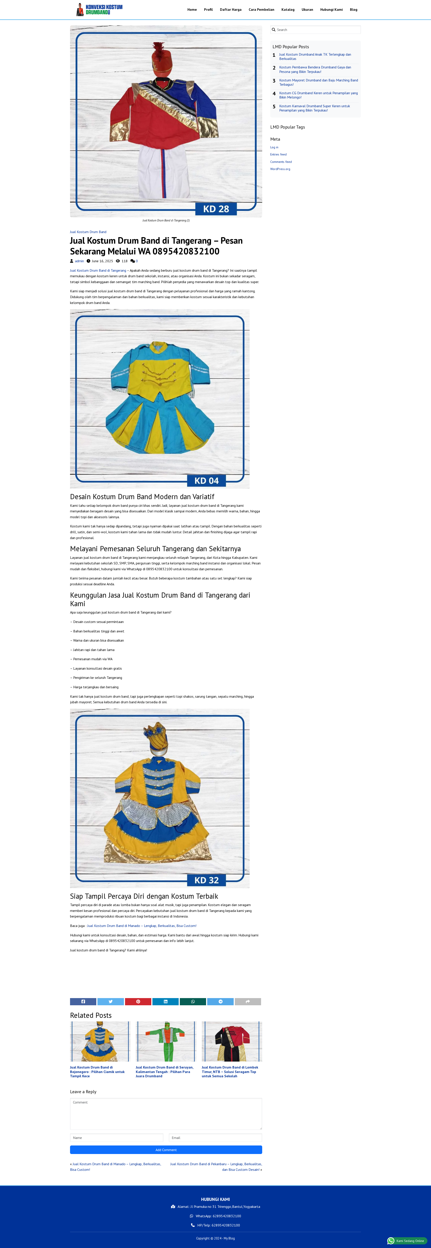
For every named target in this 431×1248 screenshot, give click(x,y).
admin (79, 261)
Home (192, 9)
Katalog (288, 9)
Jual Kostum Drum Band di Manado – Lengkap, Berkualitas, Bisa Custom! (141, 925)
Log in (274, 147)
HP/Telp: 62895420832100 (218, 1225)
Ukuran (307, 9)
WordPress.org (280, 169)
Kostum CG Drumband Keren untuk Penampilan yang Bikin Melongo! (318, 95)
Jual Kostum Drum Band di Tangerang (98, 270)
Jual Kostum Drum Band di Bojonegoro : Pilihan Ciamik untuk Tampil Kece (97, 1071)
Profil (208, 9)
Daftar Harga (231, 9)
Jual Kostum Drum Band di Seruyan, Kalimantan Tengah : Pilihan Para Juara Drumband (164, 1071)
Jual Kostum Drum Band (88, 231)
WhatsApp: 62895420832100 (218, 1216)
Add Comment (166, 1149)
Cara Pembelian (261, 9)
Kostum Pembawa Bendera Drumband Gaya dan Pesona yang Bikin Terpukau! (315, 69)
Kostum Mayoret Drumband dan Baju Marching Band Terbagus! (318, 82)
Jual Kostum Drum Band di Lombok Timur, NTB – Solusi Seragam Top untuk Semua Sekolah (230, 1071)
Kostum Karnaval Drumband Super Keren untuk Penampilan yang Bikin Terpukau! (314, 108)
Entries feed (278, 154)
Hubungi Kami (331, 9)
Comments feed (281, 162)
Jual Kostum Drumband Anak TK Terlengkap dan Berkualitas (315, 56)
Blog (353, 9)
